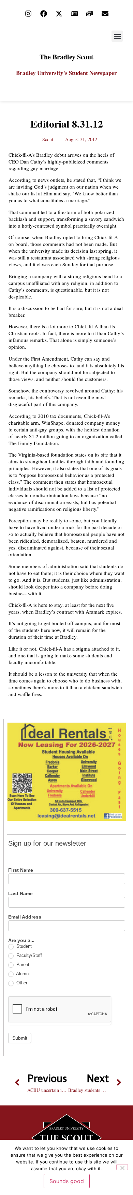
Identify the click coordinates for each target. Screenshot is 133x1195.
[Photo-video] (90, 13)
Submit (19, 1038)
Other (21, 982)
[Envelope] (105, 13)
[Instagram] (28, 13)
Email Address (24, 917)
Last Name (20, 893)
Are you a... (21, 940)
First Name (20, 870)
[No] (122, 1167)
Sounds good (66, 1181)
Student (23, 946)
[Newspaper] (74, 13)
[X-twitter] (59, 13)
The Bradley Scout (66, 57)
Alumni (22, 973)
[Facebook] (43, 13)
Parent (22, 964)
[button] (117, 36)
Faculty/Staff (28, 955)
